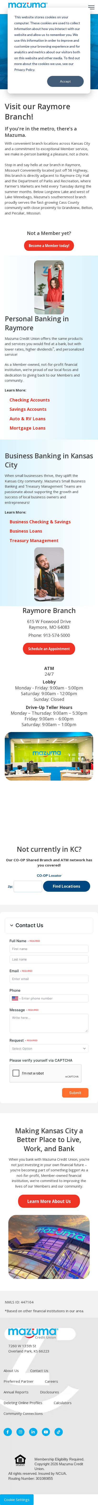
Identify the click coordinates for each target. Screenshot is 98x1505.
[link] (28, 6)
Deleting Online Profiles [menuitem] (23, 1402)
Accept (65, 81)
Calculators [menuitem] (63, 1402)
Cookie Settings (16, 1499)
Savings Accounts (28, 409)
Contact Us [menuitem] (39, 1370)
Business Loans (26, 531)
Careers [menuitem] (51, 1381)
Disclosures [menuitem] (49, 1392)
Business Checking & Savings (40, 522)
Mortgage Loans (27, 428)
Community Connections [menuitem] (23, 1413)
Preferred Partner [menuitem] (19, 1381)
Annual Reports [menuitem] (16, 1392)
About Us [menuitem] (11, 1370)
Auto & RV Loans (27, 418)
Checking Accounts (30, 400)
